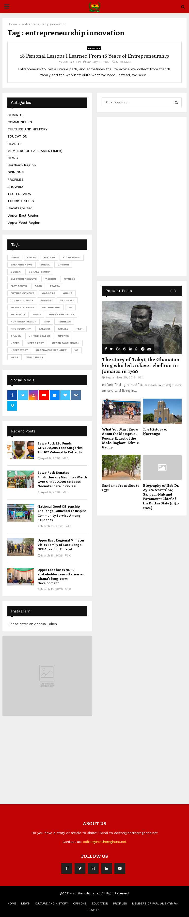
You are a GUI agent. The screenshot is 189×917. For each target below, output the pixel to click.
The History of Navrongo (155, 431)
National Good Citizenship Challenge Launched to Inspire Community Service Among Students (62, 513)
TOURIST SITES (20, 201)
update (63, 335)
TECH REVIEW (19, 194)
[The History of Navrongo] (162, 411)
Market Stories (22, 307)
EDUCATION (17, 136)
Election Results (24, 279)
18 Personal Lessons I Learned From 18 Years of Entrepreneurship (94, 55)
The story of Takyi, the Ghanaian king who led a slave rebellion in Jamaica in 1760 (140, 365)
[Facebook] (66, 868)
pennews (64, 321)
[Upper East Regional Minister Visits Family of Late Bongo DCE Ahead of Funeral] (20, 547)
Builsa (45, 264)
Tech (79, 328)
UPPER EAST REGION (65, 343)
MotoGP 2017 (51, 307)
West (14, 357)
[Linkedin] (106, 868)
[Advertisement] (139, 195)
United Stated (39, 335)
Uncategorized (19, 208)
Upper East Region (23, 215)
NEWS (12, 158)
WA (77, 350)
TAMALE (63, 328)
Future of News (22, 293)
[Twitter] (80, 868)
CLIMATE (14, 115)
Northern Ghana (61, 314)
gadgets (48, 293)
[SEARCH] (176, 102)
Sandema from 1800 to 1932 (121, 487)
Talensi (44, 328)
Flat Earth (19, 286)
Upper (15, 343)
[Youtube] (119, 868)
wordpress (34, 357)
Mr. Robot (18, 314)
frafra (55, 286)
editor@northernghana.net (104, 842)
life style (67, 300)
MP (70, 307)
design (16, 271)
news (37, 314)
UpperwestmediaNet (51, 350)
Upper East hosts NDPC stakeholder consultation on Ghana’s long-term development (61, 576)
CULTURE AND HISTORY (27, 129)
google (46, 300)
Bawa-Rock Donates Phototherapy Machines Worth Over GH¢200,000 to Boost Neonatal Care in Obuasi (62, 479)
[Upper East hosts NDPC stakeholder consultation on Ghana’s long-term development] (20, 576)
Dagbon (63, 264)
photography (21, 328)
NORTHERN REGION (23, 321)
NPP (47, 321)
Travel (16, 335)
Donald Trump (39, 271)
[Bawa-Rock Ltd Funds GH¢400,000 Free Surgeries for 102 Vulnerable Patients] (20, 450)
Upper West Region (23, 222)
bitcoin (49, 257)
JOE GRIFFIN (72, 62)
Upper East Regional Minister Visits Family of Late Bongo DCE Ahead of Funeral (61, 545)
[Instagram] (93, 868)
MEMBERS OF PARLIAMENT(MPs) (34, 151)
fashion (50, 279)
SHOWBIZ (15, 187)
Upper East (35, 343)
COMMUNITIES (19, 122)
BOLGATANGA (71, 257)
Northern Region (21, 165)
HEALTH (14, 144)
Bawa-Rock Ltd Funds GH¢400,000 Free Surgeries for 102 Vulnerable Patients (60, 448)
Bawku (31, 257)
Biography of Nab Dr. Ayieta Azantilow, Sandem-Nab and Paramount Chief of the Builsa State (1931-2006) (161, 496)
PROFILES (15, 179)
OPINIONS (94, 48)
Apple (15, 257)
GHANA (67, 293)
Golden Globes (22, 300)
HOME (12, 903)
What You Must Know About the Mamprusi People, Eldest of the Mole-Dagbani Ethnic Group (120, 438)
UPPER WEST (19, 350)
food (38, 286)
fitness (69, 279)
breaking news (21, 264)
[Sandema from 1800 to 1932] (121, 468)
